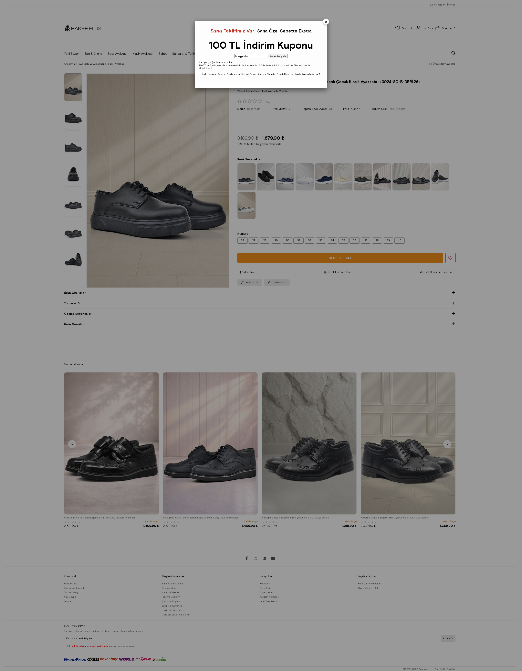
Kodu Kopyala (278, 56)
